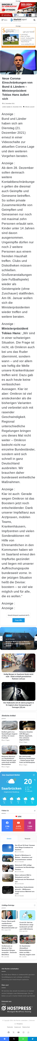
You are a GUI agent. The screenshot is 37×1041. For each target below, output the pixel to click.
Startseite (10, 1027)
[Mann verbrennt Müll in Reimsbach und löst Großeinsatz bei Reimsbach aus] (7, 878)
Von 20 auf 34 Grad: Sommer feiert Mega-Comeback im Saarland (25, 847)
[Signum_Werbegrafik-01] (18, 37)
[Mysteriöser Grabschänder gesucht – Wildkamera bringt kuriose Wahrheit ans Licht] (7, 890)
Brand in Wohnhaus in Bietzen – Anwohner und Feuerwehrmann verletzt (23, 857)
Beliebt (9, 838)
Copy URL (18, 620)
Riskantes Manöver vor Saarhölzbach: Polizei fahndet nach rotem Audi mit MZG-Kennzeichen (9, 760)
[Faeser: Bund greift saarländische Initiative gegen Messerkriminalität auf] (9, 914)
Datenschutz (26, 1027)
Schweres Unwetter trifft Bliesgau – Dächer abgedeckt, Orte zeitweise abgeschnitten (26, 736)
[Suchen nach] (34, 20)
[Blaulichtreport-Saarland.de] (18, 19)
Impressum (17, 1027)
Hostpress (20, 1024)
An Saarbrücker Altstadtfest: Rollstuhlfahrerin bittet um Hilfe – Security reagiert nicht (27, 950)
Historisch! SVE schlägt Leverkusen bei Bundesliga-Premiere (17, 644)
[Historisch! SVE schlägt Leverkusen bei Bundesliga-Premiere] (7, 868)
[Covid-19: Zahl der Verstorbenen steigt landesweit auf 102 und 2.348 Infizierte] (27, 915)
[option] (18, 638)
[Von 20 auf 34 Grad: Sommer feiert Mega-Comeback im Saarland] (7, 848)
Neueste (27, 838)
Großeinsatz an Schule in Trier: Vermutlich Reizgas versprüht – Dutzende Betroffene (9, 950)
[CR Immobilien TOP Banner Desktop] (18, 9)
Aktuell (9, 635)
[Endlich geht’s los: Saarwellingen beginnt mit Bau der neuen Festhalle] (10, 725)
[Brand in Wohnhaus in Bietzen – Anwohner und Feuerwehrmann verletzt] (7, 858)
